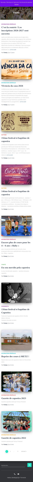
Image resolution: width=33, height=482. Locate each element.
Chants (3, 264)
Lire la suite (13, 49)
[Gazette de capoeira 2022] (16, 421)
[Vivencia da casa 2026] (16, 69)
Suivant (23, 451)
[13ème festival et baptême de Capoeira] (16, 293)
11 (17, 451)
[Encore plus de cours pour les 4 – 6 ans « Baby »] (16, 226)
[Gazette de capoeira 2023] (16, 382)
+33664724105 (14, 474)
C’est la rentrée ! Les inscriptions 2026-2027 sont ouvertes (14, 30)
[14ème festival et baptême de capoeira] (16, 175)
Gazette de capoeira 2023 (13, 398)
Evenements (5, 306)
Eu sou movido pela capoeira (15, 267)
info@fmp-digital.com (18, 474)
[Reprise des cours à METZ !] (16, 340)
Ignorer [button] (16, 4)
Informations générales (8, 24)
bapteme (4, 135)
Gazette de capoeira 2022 (13, 438)
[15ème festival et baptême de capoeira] (16, 121)
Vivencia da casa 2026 (12, 86)
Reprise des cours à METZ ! (15, 356)
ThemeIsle (23, 477)
